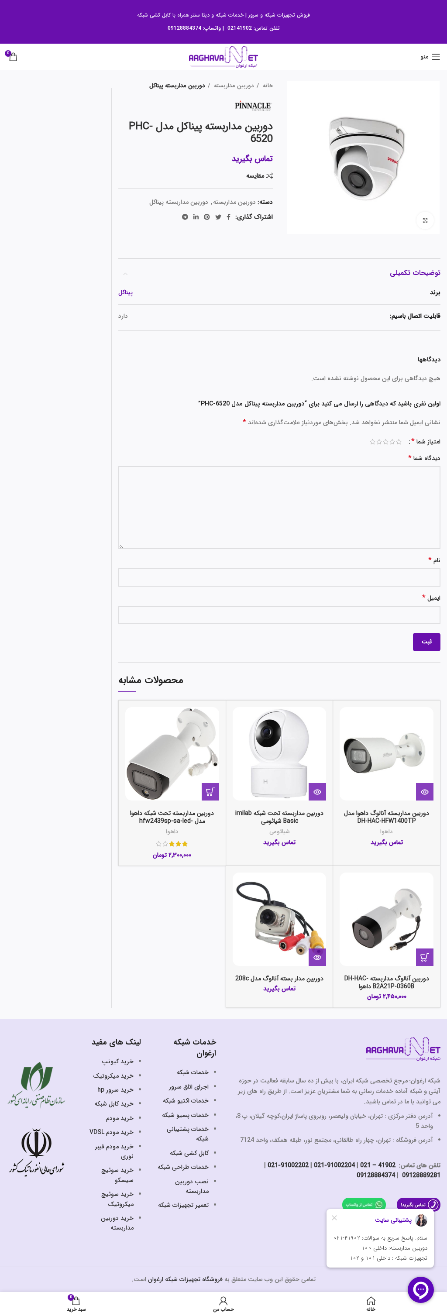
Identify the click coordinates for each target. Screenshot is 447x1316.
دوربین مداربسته (233, 85)
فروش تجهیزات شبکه (287, 15)
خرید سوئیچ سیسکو (117, 1175)
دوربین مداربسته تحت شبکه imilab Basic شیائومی (279, 817)
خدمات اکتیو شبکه (186, 1101)
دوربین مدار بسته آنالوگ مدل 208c (279, 978)
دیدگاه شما (424, 459)
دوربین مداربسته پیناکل (177, 85)
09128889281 (420, 1175)
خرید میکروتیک (113, 1076)
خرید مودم (120, 1118)
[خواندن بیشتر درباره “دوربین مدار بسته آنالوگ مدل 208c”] (317, 957)
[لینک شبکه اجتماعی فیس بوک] (228, 217)
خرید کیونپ (118, 1061)
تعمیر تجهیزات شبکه (183, 1205)
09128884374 (184, 28)
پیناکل (125, 292)
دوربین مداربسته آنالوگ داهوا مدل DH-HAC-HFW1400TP (386, 817)
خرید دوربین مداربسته (117, 1223)
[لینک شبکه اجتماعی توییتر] (218, 217)
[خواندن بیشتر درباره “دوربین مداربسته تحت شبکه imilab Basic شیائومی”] (317, 792)
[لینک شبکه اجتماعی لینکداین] (196, 217)
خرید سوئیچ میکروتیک (117, 1199)
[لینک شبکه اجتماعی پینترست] (207, 217)
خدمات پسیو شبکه (185, 1115)
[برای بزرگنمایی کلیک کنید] (425, 220)
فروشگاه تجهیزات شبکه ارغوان (185, 1279)
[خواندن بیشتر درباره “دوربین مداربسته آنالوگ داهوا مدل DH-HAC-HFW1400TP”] (424, 792)
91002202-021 (288, 1165)
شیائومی (279, 831)
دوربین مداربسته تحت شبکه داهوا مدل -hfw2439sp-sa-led (172, 817)
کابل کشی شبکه (154, 15)
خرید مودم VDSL (111, 1132)
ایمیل (431, 598)
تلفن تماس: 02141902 (253, 28)
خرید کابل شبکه (114, 1104)
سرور (253, 15)
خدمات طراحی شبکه (183, 1167)
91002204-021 (334, 1165)
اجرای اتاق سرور (189, 1087)
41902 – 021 (377, 1165)
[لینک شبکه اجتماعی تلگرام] (185, 217)
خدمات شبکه (230, 15)
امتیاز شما (425, 441)
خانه (267, 85)
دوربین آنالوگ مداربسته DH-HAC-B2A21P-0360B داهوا (386, 982)
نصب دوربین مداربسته (192, 1186)
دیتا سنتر (200, 15)
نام (434, 561)
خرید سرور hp (115, 1090)
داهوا (386, 831)
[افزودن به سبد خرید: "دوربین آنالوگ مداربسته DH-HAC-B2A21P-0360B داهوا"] (424, 957)
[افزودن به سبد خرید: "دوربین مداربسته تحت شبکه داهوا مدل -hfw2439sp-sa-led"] (210, 792)
